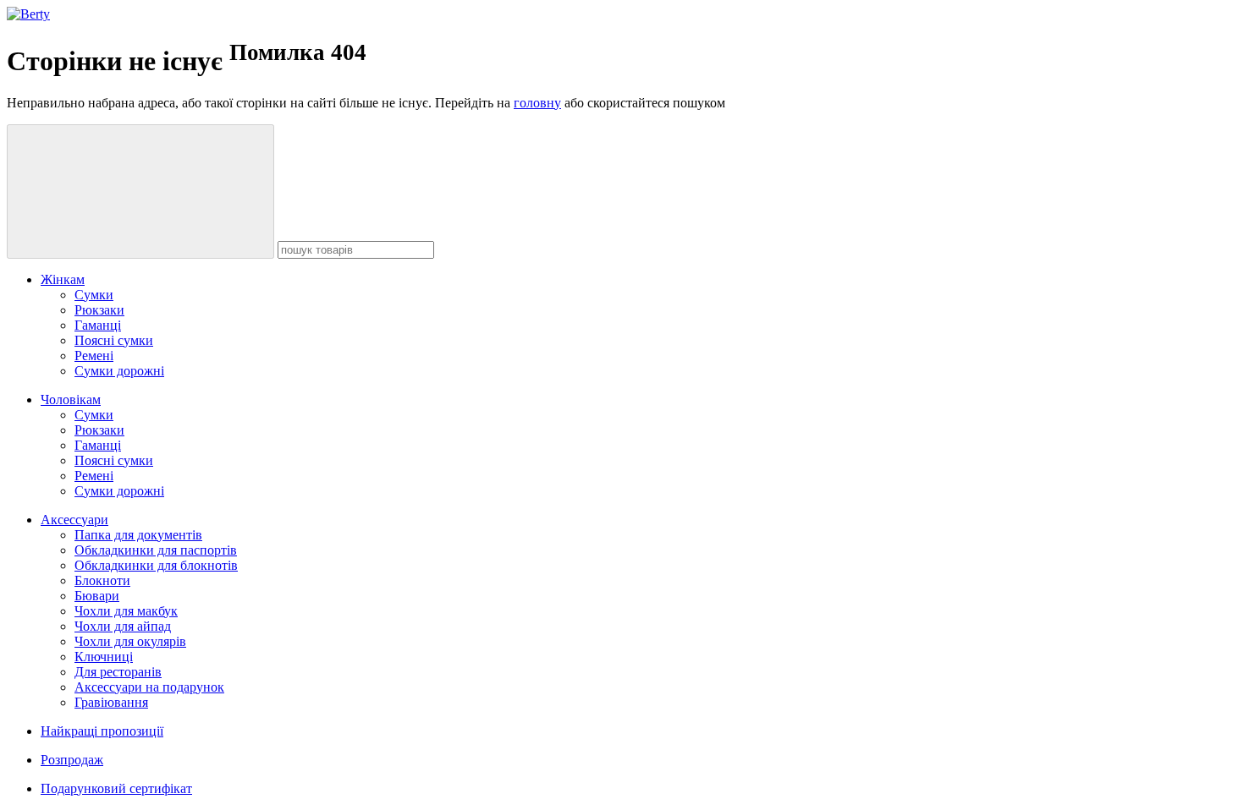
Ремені (93, 355)
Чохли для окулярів (130, 641)
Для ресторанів (118, 672)
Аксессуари (74, 519)
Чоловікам (71, 399)
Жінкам (63, 279)
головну (537, 103)
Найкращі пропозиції (102, 731)
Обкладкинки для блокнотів (156, 565)
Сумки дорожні (119, 371)
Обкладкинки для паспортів (155, 550)
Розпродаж (72, 760)
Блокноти (102, 580)
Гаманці (97, 325)
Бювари (96, 595)
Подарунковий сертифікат (116, 788)
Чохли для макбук (126, 611)
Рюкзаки (99, 310)
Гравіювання (111, 702)
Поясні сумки (113, 340)
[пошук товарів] (140, 191)
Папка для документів (138, 535)
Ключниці (103, 656)
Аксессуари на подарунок (149, 687)
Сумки (93, 294)
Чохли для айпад (122, 626)
